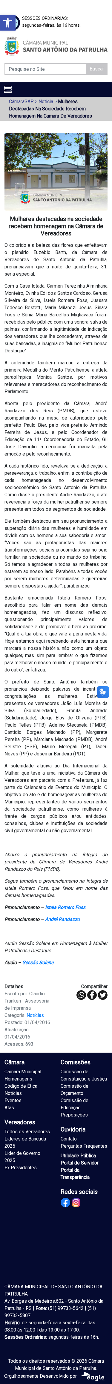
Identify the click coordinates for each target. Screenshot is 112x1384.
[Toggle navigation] (8, 89)
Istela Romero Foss (65, 907)
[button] (8, 23)
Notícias (35, 1015)
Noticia (46, 101)
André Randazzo (62, 919)
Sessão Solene (37, 962)
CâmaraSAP (21, 101)
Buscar (97, 69)
